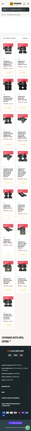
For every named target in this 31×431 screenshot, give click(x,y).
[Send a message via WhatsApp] (27, 427)
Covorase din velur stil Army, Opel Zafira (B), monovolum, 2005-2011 (22, 245)
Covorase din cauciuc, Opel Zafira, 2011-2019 (7, 207)
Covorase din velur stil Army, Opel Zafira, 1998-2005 (7, 281)
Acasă (4, 14)
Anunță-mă (9, 72)
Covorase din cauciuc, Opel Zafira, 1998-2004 (7, 241)
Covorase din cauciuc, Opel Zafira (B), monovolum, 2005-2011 (21, 208)
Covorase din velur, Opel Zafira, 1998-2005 (22, 98)
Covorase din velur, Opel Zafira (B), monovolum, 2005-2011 (8, 99)
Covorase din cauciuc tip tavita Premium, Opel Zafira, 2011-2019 (8, 64)
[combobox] (19, 9)
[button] (3, 4)
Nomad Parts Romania (13, 427)
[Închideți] (29, 348)
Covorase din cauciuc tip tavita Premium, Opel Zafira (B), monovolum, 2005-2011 (22, 172)
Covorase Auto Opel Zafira (13, 14)
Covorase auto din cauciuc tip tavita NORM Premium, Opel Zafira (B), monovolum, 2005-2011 (8, 172)
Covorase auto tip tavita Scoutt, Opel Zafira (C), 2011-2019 (22, 281)
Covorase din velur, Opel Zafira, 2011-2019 (22, 63)
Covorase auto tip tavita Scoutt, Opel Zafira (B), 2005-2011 (8, 316)
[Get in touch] (24, 4)
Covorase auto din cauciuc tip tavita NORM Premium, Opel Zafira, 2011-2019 (22, 135)
